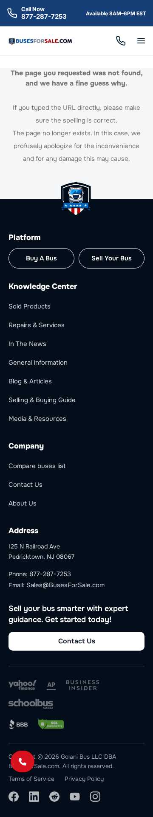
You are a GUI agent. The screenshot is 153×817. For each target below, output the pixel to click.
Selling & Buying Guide (42, 400)
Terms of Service (31, 779)
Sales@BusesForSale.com (65, 585)
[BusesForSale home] (41, 41)
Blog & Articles (30, 381)
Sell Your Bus (111, 258)
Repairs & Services (36, 325)
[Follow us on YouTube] (74, 796)
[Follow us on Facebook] (13, 796)
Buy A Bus (41, 258)
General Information (38, 362)
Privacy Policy (84, 779)
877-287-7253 (44, 16)
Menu (141, 41)
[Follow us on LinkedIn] (34, 796)
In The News (27, 344)
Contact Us (25, 484)
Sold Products (29, 306)
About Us (22, 503)
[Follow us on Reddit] (54, 796)
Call (121, 41)
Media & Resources (37, 418)
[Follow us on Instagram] (95, 796)
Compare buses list (37, 466)
